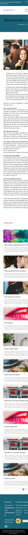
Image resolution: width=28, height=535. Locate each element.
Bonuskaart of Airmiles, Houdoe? (15, 452)
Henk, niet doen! (9, 478)
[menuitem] (21, 505)
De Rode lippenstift (10, 426)
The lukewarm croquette (12, 297)
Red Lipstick (8, 323)
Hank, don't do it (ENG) (12, 374)
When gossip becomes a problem (15, 271)
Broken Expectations (11, 349)
